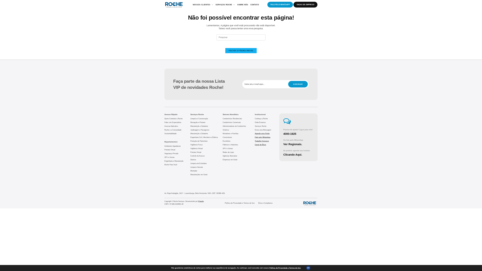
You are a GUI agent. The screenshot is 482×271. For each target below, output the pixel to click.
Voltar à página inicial (241, 51)
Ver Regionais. (292, 144)
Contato (254, 5)
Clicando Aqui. (292, 154)
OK (308, 268)
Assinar (298, 84)
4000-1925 (289, 133)
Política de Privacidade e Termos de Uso (285, 268)
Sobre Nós (242, 5)
